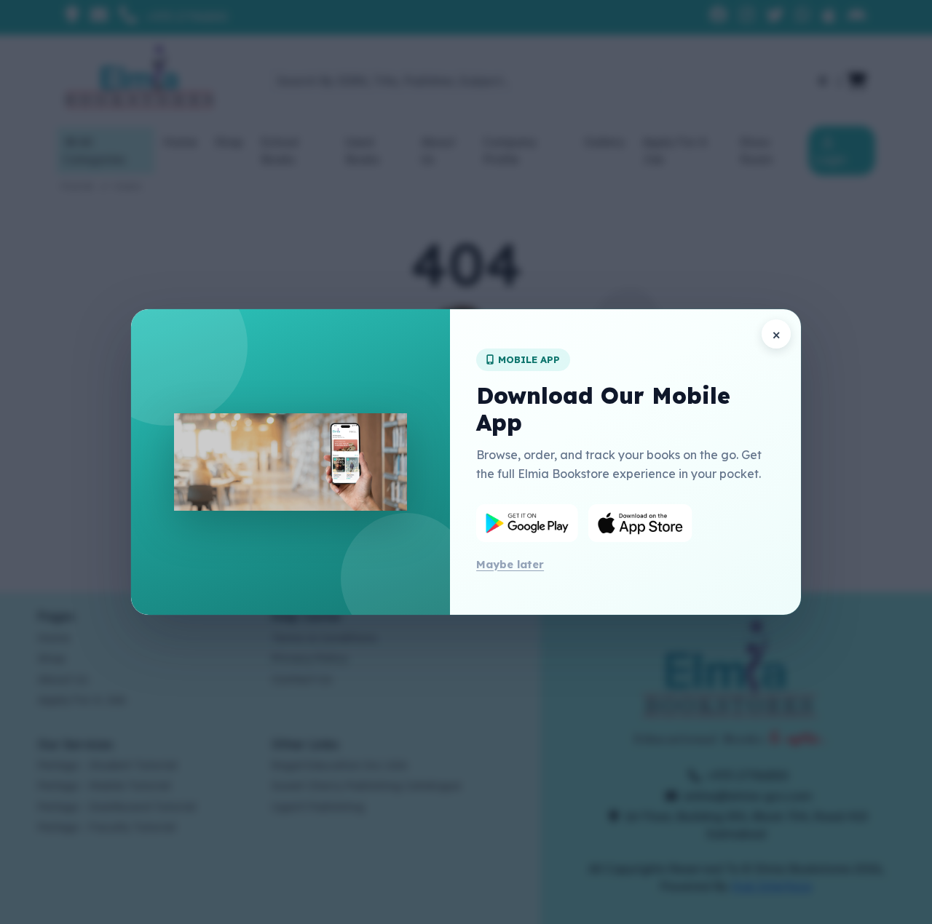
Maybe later (510, 564)
